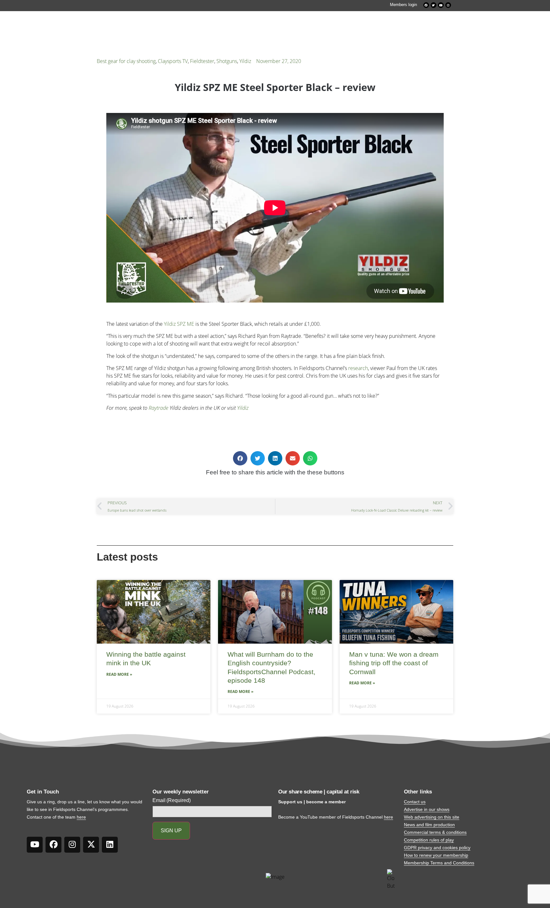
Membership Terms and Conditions (439, 862)
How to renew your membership (436, 855)
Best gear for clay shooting (126, 61)
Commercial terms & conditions (435, 832)
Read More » (119, 674)
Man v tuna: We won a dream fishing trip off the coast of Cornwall (394, 663)
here (81, 817)
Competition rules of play (429, 839)
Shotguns (226, 61)
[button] (240, 458)
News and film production (429, 824)
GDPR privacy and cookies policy (437, 847)
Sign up (171, 830)
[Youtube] (441, 5)
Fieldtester (202, 61)
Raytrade (158, 407)
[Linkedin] (110, 845)
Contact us (415, 801)
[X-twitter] (91, 845)
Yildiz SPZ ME (179, 323)
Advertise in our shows (426, 809)
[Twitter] (433, 5)
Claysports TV (173, 61)
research (358, 368)
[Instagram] (448, 5)
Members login (403, 4)
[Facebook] (426, 5)
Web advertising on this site (431, 817)
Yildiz (245, 61)
